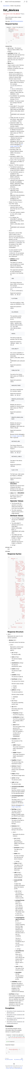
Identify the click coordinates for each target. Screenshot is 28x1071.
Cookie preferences (18, 1068)
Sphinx (11, 1067)
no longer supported (16, 436)
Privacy (7, 1068)
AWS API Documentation (16, 21)
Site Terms (12, 1068)
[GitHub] (14, 1064)
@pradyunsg (17, 1067)
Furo (21, 1067)
